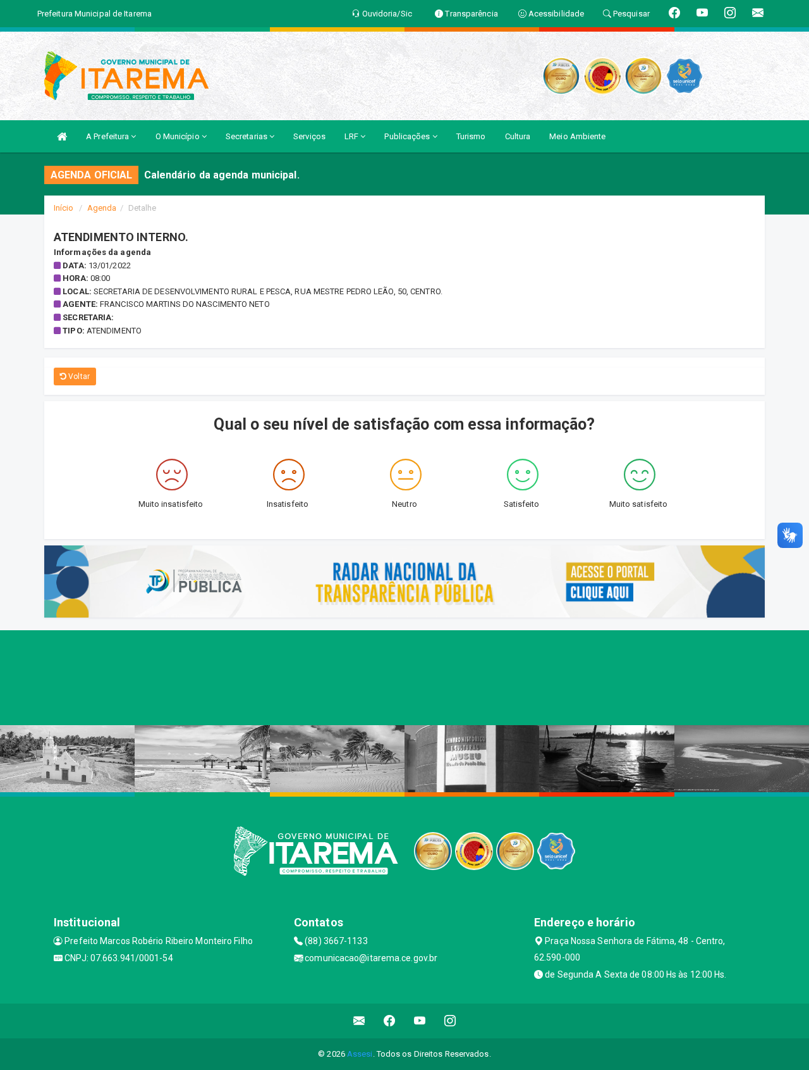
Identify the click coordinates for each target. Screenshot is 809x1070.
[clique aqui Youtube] (420, 1021)
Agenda (102, 208)
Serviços (309, 136)
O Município (178, 136)
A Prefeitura (108, 136)
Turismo (471, 136)
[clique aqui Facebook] (390, 1021)
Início (64, 208)
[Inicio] (62, 136)
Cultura (518, 136)
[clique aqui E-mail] (359, 1021)
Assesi (360, 1054)
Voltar (78, 376)
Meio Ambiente (577, 136)
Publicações (408, 136)
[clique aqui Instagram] (450, 1021)
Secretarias (247, 136)
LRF (352, 136)
